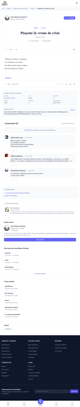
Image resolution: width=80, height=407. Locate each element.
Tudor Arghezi (32, 354)
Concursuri (5, 369)
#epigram (8, 78)
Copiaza (72, 110)
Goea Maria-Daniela (9, 98)
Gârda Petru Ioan (17, 138)
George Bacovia (33, 348)
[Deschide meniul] (76, 3)
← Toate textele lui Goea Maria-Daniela (16, 193)
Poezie (32, 8)
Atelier (9, 8)
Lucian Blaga (32, 351)
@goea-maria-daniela (20, 8)
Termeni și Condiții (34, 372)
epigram (43, 28)
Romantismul (6, 345)
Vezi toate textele (40, 273)
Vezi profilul (40, 239)
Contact (30, 379)
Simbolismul (5, 348)
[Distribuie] (70, 84)
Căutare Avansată (60, 348)
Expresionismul (6, 354)
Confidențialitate (33, 376)
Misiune (30, 369)
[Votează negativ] (63, 84)
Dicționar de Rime (60, 345)
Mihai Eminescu (33, 345)
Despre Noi (31, 366)
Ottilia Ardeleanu (17, 156)
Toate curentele (7, 357)
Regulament (5, 376)
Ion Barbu (31, 357)
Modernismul (6, 351)
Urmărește (71, 18)
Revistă (4, 372)
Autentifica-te (29, 130)
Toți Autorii (58, 351)
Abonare (74, 391)
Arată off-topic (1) (69, 123)
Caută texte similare (10, 195)
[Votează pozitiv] (57, 84)
